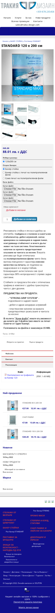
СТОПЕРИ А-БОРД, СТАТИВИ (39, 521)
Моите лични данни (29, 607)
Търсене (39, 575)
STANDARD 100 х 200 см (32, 431)
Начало (7, 17)
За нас (28, 17)
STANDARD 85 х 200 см (32, 403)
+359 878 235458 (45, 11)
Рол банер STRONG (41, 511)
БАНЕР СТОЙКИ (16, 41)
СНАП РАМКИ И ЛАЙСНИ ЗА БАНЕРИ (41, 529)
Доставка (15, 572)
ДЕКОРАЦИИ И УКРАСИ (38, 538)
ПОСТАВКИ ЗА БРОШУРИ (10, 538)
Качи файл (8, 186)
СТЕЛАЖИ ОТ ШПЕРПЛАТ (9, 521)
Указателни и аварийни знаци (11, 560)
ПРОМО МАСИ (37, 515)
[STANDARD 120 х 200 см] (27, 100)
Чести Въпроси (40, 572)
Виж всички (8, 472)
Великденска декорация (38, 545)
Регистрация (14, 575)
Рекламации (11, 365)
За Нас (48, 575)
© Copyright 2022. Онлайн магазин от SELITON (22, 583)
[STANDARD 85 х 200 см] (12, 405)
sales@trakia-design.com (27, 24)
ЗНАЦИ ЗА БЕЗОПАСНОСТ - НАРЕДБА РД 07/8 (12, 547)
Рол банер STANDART (32, 41)
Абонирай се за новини (15, 469)
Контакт (9, 359)
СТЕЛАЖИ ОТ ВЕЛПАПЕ (9, 513)
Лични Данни (28, 575)
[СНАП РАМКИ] (12, 420)
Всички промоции (20, 21)
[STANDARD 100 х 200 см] (12, 434)
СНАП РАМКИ (28, 417)
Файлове (10, 353)
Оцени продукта (36, 342)
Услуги (18, 17)
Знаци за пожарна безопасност (12, 555)
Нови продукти (43, 17)
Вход (5, 575)
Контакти (37, 21)
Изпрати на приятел (15, 342)
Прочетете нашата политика (28, 602)
